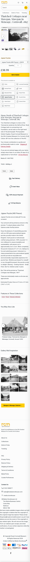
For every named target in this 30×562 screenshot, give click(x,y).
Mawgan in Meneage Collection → (13, 405)
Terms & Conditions (7, 470)
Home (3, 296)
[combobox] (13, 7)
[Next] (27, 36)
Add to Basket (15, 75)
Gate (11, 171)
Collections (5, 13)
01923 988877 (8, 488)
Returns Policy (5, 463)
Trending (24, 13)
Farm (4, 171)
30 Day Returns (23, 154)
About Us (4, 438)
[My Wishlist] (18, 2)
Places (7, 296)
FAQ (2, 456)
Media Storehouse (20, 541)
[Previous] (3, 36)
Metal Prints (5, 474)
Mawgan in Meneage (15, 296)
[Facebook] (11, 554)
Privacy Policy (5, 459)
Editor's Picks (15, 13)
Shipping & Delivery (7, 466)
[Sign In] (27, 2)
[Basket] (22, 2)
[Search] (26, 7)
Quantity (11, 65)
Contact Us (4, 484)
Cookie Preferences (7, 477)
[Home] (6, 2)
